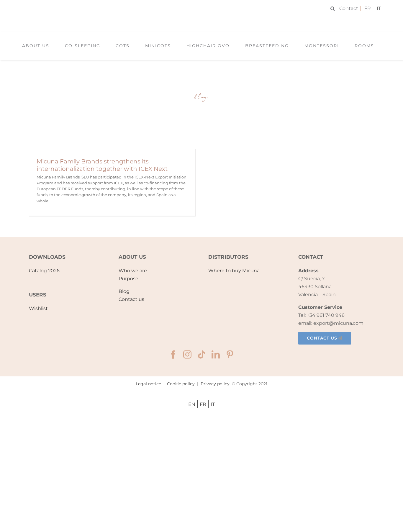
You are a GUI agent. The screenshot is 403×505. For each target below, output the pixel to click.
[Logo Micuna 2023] (201, 20)
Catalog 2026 (44, 270)
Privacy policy (215, 383)
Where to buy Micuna (234, 270)
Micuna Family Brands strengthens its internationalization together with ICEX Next (102, 165)
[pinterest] (230, 354)
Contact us (131, 299)
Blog (124, 291)
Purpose (128, 278)
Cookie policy (181, 383)
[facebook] (173, 354)
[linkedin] (216, 354)
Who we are (133, 270)
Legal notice (148, 383)
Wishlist (38, 308)
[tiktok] (201, 354)
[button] (333, 9)
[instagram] (187, 354)
